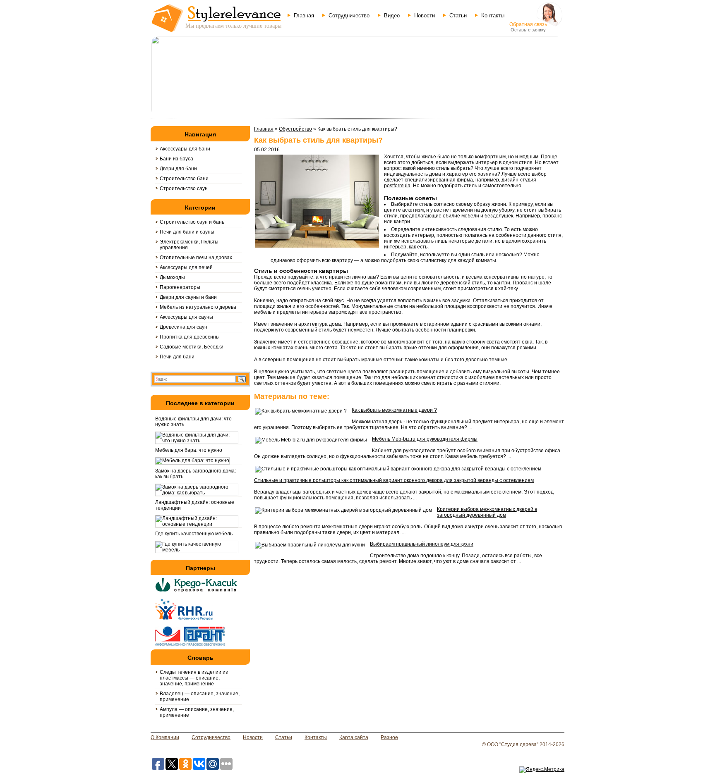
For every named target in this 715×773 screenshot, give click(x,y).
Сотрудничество (349, 15)
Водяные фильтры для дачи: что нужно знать (193, 421)
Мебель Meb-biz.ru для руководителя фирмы (424, 439)
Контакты (492, 15)
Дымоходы (172, 277)
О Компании (165, 737)
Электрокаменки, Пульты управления (189, 245)
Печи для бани (177, 357)
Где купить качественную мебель (194, 534)
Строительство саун (184, 188)
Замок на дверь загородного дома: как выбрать (195, 474)
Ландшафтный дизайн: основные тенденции (194, 505)
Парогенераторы (180, 287)
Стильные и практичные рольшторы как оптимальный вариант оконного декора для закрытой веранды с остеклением (394, 480)
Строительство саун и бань (192, 222)
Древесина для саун (183, 327)
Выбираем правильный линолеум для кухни (421, 544)
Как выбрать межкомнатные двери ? (394, 410)
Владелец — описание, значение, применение (200, 696)
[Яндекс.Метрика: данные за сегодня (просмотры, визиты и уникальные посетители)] (541, 769)
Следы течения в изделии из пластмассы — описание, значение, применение (194, 678)
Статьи (458, 15)
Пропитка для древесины (190, 337)
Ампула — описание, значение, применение (197, 712)
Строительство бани (184, 178)
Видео (392, 15)
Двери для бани (178, 169)
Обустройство (295, 129)
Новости (424, 15)
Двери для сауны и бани (188, 297)
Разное (389, 737)
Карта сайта (353, 737)
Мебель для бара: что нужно (188, 450)
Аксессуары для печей (186, 267)
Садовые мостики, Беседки (191, 347)
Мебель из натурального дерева (198, 307)
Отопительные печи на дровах (196, 257)
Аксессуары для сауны (186, 317)
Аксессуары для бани (185, 149)
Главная (304, 15)
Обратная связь (528, 24)
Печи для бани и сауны (187, 232)
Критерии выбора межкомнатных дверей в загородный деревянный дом (487, 512)
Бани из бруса (176, 159)
